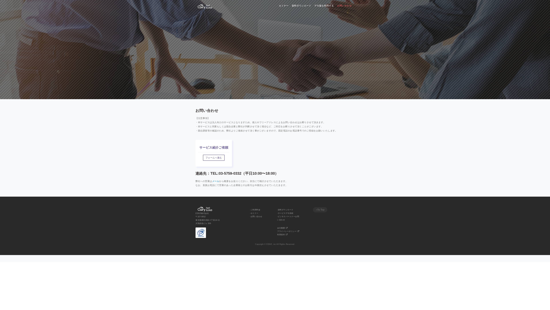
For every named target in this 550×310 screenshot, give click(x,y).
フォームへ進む (214, 157)
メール (215, 181)
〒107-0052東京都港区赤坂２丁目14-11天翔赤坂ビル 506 (208, 220)
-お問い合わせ (256, 216)
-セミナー (254, 213)
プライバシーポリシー (287, 231)
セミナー (284, 5)
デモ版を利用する (324, 5)
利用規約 (281, 235)
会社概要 (281, 228)
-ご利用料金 (255, 210)
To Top (320, 210)
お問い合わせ (344, 5)
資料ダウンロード (301, 5)
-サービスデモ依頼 (285, 213)
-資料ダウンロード (285, 210)
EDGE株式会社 (202, 213)
